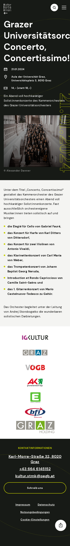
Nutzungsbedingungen (35, 512)
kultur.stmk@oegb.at (35, 475)
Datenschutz (46, 504)
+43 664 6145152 (35, 468)
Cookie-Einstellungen (35, 519)
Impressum (22, 504)
